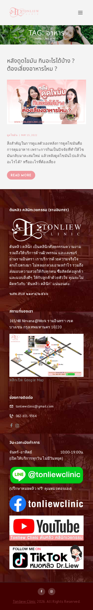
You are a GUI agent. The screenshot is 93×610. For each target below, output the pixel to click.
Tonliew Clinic (24, 601)
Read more (21, 175)
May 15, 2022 (29, 135)
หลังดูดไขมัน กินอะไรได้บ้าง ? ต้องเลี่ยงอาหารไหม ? (40, 65)
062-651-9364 (26, 416)
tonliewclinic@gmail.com (35, 406)
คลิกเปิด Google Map (26, 380)
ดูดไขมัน (12, 135)
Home (38, 38)
